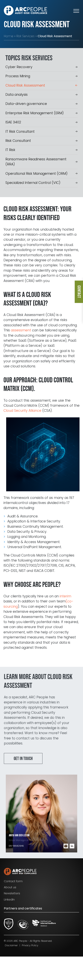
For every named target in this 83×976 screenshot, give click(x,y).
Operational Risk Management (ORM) (36, 173)
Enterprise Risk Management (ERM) (34, 113)
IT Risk (10, 149)
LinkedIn (9, 899)
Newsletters (12, 893)
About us (10, 887)
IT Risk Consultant (20, 131)
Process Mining (17, 76)
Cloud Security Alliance (22, 410)
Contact (78, 291)
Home (8, 36)
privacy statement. (27, 960)
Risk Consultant (18, 140)
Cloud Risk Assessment (25, 85)
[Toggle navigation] (76, 10)
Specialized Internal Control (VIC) (32, 182)
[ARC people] (25, 10)
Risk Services (25, 36)
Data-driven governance (26, 103)
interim (65, 596)
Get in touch (23, 758)
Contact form (13, 881)
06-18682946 (16, 845)
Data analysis (16, 94)
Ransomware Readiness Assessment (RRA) (35, 162)
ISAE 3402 (13, 122)
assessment (21, 330)
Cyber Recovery (18, 67)
